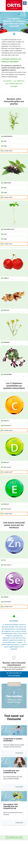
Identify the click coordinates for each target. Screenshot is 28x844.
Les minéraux (10, 84)
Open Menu (25, 3)
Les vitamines (18, 81)
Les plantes (7, 81)
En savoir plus (19, 753)
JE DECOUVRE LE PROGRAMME (14, 674)
